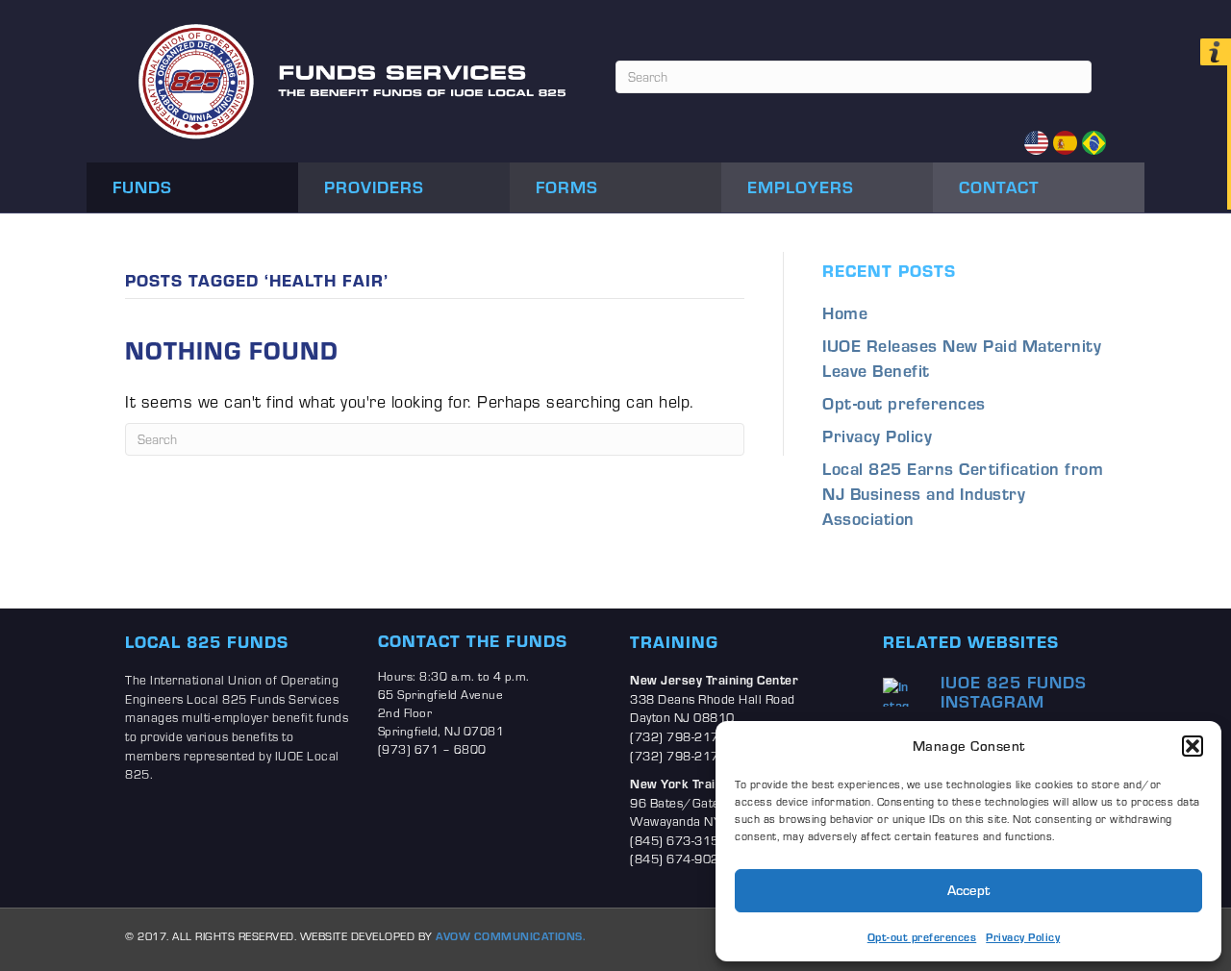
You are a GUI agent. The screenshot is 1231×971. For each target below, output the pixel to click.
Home (844, 312)
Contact (999, 186)
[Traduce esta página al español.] (1065, 143)
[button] (1192, 746)
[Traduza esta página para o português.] (1094, 143)
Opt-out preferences (922, 937)
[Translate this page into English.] (1036, 143)
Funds (142, 186)
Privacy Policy (1023, 937)
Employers (800, 186)
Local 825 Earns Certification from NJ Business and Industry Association (962, 493)
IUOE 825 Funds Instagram (1014, 691)
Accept (968, 890)
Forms (567, 186)
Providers (374, 186)
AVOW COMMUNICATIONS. (511, 936)
